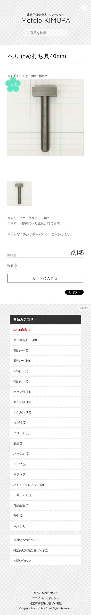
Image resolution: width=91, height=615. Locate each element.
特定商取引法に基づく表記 (30, 550)
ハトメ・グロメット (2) (28, 484)
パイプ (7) (19, 464)
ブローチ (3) (21, 433)
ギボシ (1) (19, 474)
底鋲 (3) (18, 443)
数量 (10, 265)
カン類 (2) (19, 422)
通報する (84, 308)
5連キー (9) (20, 371)
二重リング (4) (22, 494)
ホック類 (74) (22, 391)
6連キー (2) (20, 381)
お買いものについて (26, 539)
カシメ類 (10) (22, 401)
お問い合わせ (22, 560)
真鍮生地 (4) (21, 505)
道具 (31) (19, 526)
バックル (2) (21, 453)
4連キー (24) (21, 360)
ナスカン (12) (22, 412)
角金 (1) (18, 515)
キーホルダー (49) (25, 340)
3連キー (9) (20, 350)
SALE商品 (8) (22, 329)
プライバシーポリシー (45, 598)
